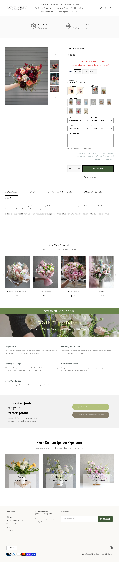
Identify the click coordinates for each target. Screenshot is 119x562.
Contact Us (10, 527)
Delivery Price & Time (14, 520)
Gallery (9, 517)
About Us (9, 530)
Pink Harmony (46, 292)
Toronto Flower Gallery (93, 554)
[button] (54, 97)
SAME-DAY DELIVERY (93, 192)
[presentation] (4, 275)
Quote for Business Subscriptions (91, 407)
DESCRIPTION (11, 192)
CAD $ (11, 548)
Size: (69, 72)
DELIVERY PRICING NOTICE (60, 192)
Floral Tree (101, 292)
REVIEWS (33, 192)
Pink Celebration (73, 292)
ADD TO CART (98, 168)
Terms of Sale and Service (16, 523)
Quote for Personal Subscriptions (91, 415)
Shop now (22, 484)
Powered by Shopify (107, 554)
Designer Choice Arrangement (17, 292)
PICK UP (9, 198)
